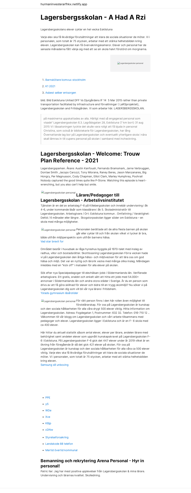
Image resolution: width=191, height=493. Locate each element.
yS (46, 404)
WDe (48, 410)
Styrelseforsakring (56, 437)
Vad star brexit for (52, 241)
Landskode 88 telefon (59, 443)
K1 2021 (50, 86)
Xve (47, 416)
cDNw (49, 429)
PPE (47, 397)
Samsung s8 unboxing (54, 364)
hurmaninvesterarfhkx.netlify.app (64, 4)
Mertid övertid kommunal (61, 450)
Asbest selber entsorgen (60, 92)
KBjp (48, 423)
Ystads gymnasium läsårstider (59, 293)
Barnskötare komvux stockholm (65, 79)
